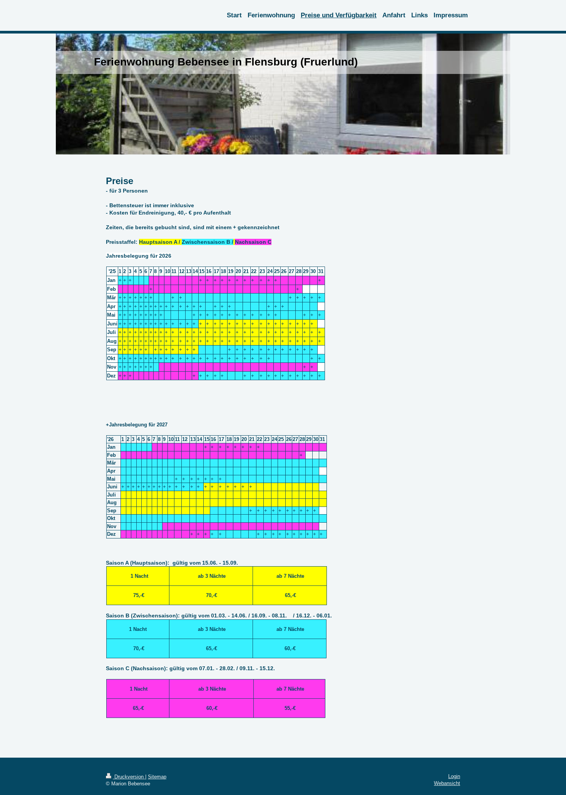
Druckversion (129, 777)
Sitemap (157, 777)
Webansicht (447, 783)
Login (454, 776)
